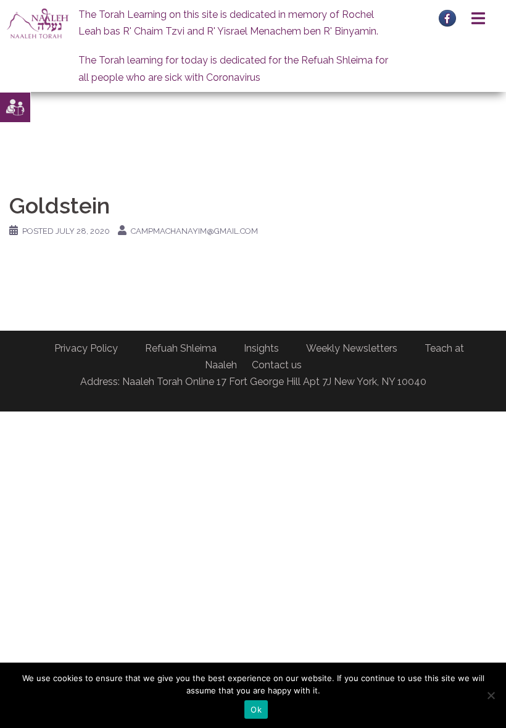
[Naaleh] (37, 23)
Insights (261, 348)
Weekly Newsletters (351, 348)
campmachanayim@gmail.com (194, 231)
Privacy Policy (86, 348)
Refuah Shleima (181, 348)
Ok (256, 709)
